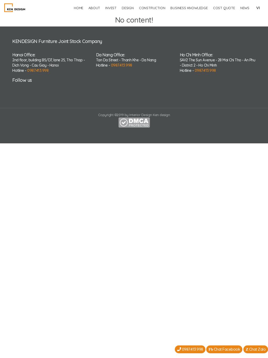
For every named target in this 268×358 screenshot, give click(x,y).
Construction (152, 8)
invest (110, 8)
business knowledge (189, 8)
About (94, 8)
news (244, 8)
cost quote (224, 8)
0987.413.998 (37, 70)
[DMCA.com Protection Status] (134, 122)
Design (128, 8)
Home (78, 8)
